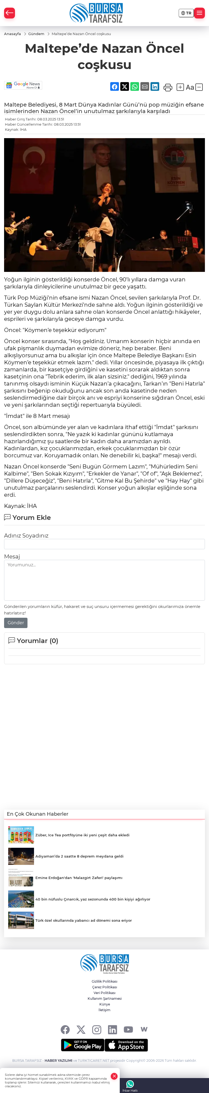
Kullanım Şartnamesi (105, 998)
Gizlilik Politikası (104, 981)
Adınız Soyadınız (26, 535)
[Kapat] (114, 1076)
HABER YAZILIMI (58, 1060)
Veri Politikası (104, 993)
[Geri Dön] (9, 13)
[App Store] (126, 1045)
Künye (104, 1004)
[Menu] (199, 13)
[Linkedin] (112, 1029)
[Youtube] (128, 1029)
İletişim (104, 1010)
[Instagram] (97, 1029)
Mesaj (12, 556)
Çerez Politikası (104, 987)
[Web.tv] (144, 1029)
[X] (81, 1029)
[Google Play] (82, 1045)
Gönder (16, 622)
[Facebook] (65, 1029)
